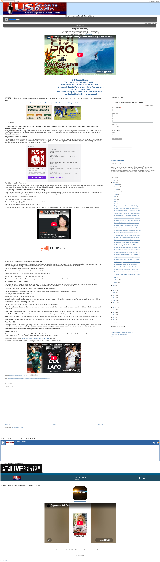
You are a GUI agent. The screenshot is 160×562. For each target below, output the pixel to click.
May (115, 201)
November (116, 187)
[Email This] (31, 375)
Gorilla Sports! (88, 34)
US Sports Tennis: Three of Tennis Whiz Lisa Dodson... (127, 249)
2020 (114, 295)
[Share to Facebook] (35, 375)
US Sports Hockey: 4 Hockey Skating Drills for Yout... (127, 274)
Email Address (116, 107)
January (116, 282)
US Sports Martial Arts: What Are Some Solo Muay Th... (127, 230)
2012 (114, 314)
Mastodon (2, 560)
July (115, 196)
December (116, 184)
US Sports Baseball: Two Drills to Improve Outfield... (126, 225)
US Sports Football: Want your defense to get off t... (126, 223)
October (116, 189)
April (115, 204)
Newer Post (7, 424)
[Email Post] (28, 375)
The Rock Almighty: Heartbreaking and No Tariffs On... (127, 262)
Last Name (115, 119)
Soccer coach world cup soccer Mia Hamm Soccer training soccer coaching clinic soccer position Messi (29, 378)
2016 (114, 305)
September (117, 191)
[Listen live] (3, 443)
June (115, 199)
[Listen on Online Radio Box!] (158, 443)
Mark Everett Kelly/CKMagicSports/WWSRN (122, 332)
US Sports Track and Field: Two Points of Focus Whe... (127, 210)
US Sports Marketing (9, 560)
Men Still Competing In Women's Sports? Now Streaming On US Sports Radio (54, 103)
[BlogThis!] (32, 375)
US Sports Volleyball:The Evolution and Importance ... (127, 232)
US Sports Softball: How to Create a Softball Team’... (127, 269)
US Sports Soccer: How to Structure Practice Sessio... (127, 208)
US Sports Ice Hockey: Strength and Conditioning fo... (127, 206)
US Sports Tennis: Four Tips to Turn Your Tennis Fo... (127, 215)
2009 (114, 322)
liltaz (113, 336)
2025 (114, 182)
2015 (114, 307)
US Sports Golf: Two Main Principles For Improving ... (127, 271)
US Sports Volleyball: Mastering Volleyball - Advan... (126, 266)
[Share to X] (34, 375)
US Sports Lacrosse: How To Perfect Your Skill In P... (127, 252)
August (116, 194)
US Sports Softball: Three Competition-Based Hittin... (127, 235)
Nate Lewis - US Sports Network (119, 334)
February (116, 279)
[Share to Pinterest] (37, 375)
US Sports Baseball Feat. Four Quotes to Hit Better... (127, 259)
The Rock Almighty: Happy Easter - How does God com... (128, 227)
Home (54, 424)
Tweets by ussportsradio (117, 160)
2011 (114, 317)
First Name (115, 113)
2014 (114, 310)
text (114, 134)
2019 (114, 297)
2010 (114, 319)
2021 (114, 292)
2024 (114, 285)
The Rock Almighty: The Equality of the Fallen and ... (127, 245)
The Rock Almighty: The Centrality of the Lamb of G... (127, 213)
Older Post (100, 424)
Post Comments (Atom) (17, 427)
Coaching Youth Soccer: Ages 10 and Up (35, 338)
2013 (114, 312)
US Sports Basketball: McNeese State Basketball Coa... (127, 254)
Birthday (114, 124)
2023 (114, 288)
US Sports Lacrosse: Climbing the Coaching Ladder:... (127, 218)
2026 (114, 180)
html (114, 132)
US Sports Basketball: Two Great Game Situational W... (127, 220)
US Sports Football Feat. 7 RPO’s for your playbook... (127, 257)
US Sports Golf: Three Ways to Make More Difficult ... (127, 237)
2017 (114, 302)
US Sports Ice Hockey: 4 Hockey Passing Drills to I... (127, 240)
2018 (114, 300)
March (116, 277)
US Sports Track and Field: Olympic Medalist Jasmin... (127, 247)
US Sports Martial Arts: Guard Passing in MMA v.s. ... (127, 264)
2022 (114, 290)
